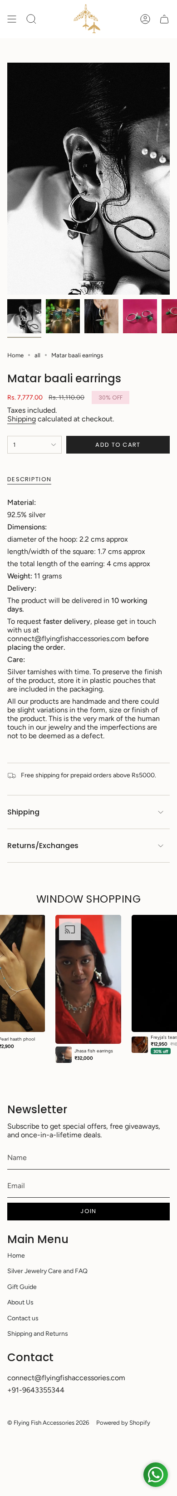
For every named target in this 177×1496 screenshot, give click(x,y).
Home (15, 355)
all (37, 355)
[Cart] (164, 19)
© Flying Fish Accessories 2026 (48, 1422)
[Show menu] (12, 19)
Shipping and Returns (37, 1334)
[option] (88, 989)
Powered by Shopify (123, 1422)
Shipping (21, 419)
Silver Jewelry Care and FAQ (47, 1271)
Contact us (23, 1318)
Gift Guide (22, 1287)
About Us (20, 1302)
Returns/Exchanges (43, 845)
